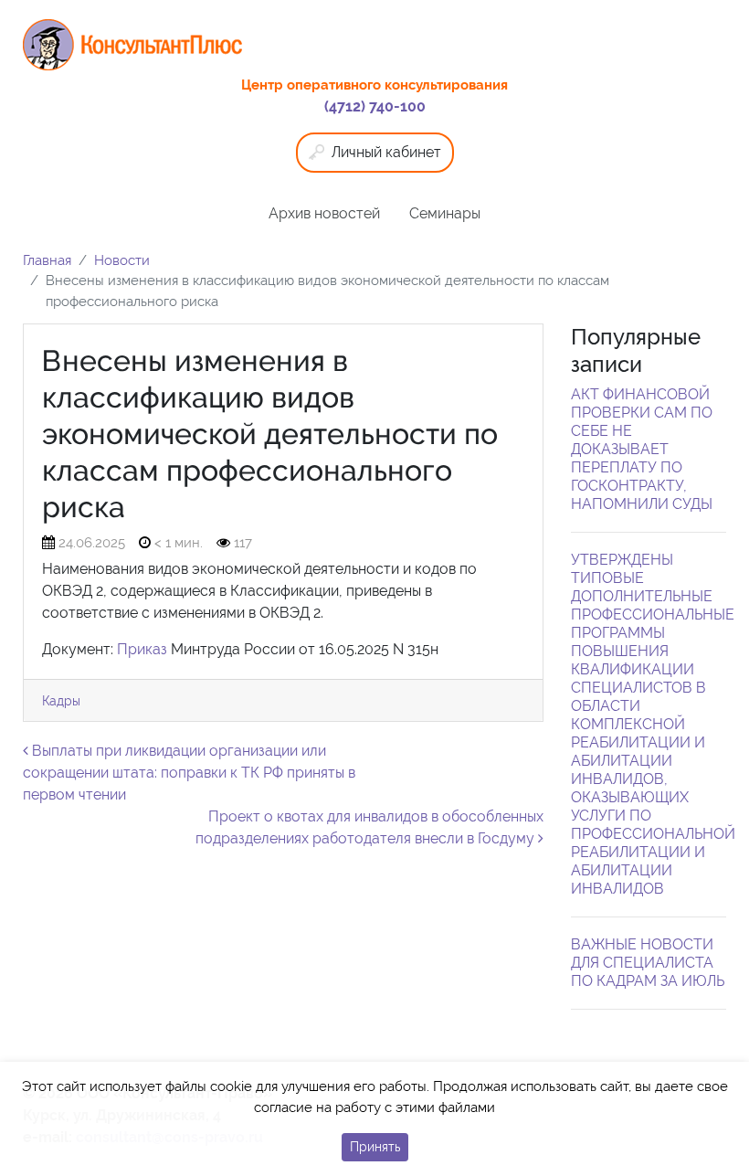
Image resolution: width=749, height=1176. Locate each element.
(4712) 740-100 (375, 106)
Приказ (142, 649)
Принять (375, 1146)
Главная (47, 260)
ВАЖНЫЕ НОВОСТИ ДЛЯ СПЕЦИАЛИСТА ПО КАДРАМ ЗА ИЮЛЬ (647, 963)
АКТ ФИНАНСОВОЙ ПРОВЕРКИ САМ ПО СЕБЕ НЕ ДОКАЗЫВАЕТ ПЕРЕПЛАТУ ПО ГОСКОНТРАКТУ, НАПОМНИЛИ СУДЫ (641, 449)
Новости (122, 260)
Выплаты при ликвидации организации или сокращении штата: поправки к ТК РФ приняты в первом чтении (189, 772)
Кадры (61, 700)
